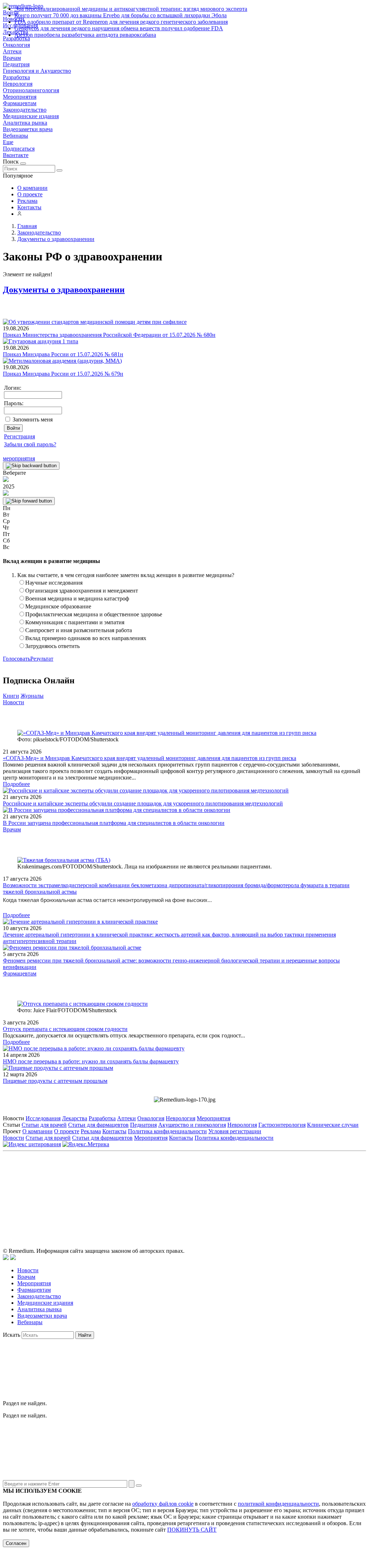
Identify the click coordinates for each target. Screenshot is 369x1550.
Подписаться (19, 149)
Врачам (12, 58)
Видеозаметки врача (28, 129)
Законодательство (24, 110)
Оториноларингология (31, 90)
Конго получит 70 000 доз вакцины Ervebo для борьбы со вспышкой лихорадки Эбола (120, 15)
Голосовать (16, 659)
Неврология (17, 84)
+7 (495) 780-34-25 (169, 1186)
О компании (32, 188)
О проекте (30, 194)
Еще (8, 142)
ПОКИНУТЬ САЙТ (192, 1530)
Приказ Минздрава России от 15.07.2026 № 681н (63, 354)
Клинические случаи (333, 1125)
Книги (11, 696)
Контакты (29, 207)
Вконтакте (15, 155)
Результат (41, 659)
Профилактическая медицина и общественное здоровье (93, 614)
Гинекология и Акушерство (37, 71)
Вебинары (15, 136)
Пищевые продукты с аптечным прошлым (55, 1081)
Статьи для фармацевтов (98, 1125)
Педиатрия (16, 64)
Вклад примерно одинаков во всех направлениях (85, 638)
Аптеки (12, 51)
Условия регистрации (234, 1131)
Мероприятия (19, 97)
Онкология (16, 45)
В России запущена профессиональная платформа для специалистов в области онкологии (113, 823)
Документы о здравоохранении (64, 289)
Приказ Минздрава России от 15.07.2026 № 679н (63, 374)
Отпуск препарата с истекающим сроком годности (65, 1029)
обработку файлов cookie (163, 1504)
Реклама (27, 201)
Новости (13, 702)
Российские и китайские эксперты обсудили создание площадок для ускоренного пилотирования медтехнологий (143, 803)
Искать (11, 1335)
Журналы (32, 696)
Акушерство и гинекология (192, 1125)
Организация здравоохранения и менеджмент (81, 591)
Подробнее (16, 784)
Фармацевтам (19, 103)
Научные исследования (54, 583)
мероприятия (19, 458)
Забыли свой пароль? (30, 444)
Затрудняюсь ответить (52, 646)
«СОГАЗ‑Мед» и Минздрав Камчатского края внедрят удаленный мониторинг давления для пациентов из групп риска (149, 758)
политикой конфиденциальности (278, 1504)
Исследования (43, 1118)
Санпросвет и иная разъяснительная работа (78, 630)
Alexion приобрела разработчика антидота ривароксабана (85, 35)
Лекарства (74, 1118)
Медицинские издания (31, 116)
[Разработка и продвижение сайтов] (6, 1258)
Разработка (16, 77)
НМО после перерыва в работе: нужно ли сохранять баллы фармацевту (91, 1061)
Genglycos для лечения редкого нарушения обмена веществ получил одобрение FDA (118, 28)
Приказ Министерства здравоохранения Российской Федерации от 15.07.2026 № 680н (109, 335)
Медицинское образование (58, 606)
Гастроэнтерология (282, 1125)
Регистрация (19, 436)
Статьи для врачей (44, 1125)
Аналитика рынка (25, 123)
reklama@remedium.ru (264, 1186)
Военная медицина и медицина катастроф (77, 598)
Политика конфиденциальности (167, 1131)
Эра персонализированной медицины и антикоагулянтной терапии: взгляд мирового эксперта (130, 9)
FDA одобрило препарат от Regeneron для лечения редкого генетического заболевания (121, 22)
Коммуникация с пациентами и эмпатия (74, 622)
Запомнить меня (33, 419)
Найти (84, 1335)
